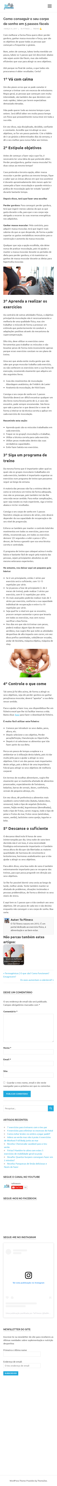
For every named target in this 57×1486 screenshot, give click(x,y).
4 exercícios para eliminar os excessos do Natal (30, 1130)
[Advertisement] (24, 1426)
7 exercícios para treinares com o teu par (27, 1127)
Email (7, 1059)
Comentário (10, 1011)
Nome (7, 1047)
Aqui (17, 714)
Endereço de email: (12, 1361)
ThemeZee (42, 1480)
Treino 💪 (37, 28)
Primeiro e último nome (15, 1350)
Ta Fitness (25, 28)
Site (5, 1071)
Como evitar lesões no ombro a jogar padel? (28, 1133)
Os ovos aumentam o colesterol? (36, 979)
